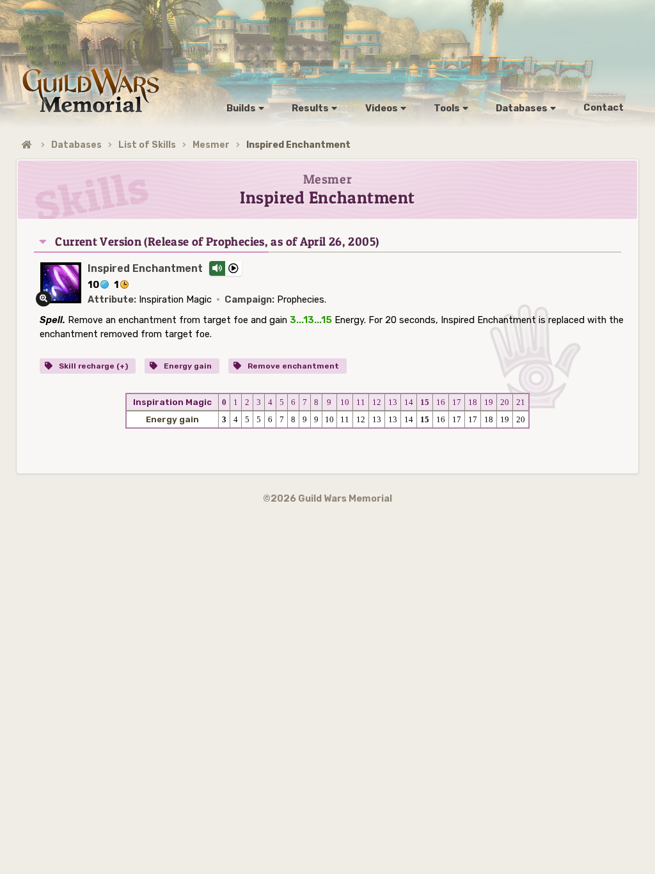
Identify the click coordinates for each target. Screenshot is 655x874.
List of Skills (147, 144)
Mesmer (211, 144)
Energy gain (187, 366)
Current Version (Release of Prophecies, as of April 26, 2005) (217, 241)
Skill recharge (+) (92, 366)
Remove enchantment (292, 366)
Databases (76, 144)
